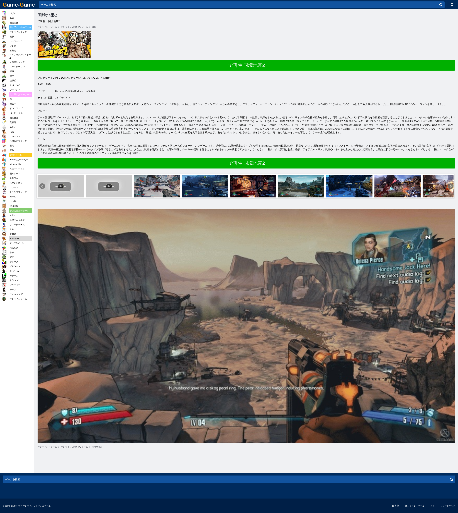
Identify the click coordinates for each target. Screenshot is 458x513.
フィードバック (447, 506)
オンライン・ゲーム (415, 506)
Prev (42, 186)
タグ (432, 506)
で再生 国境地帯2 (246, 65)
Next (451, 186)
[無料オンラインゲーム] (19, 5)
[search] (441, 4)
